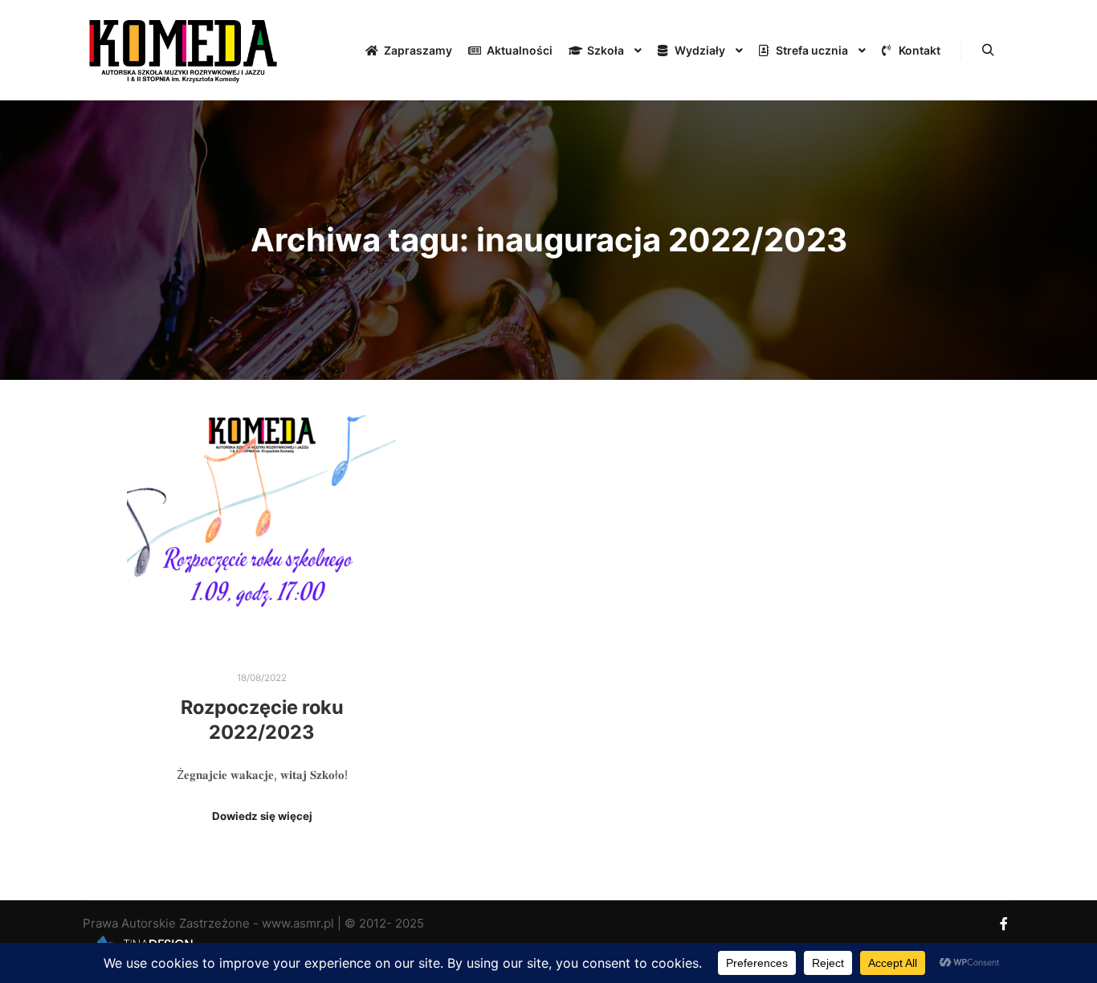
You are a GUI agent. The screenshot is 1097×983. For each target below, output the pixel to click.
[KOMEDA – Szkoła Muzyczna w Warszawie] (183, 50)
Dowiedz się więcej (262, 816)
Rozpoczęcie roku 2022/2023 (262, 719)
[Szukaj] (987, 50)
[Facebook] (1003, 923)
